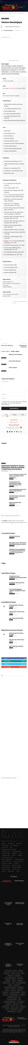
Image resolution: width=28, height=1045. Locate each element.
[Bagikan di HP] (18, 431)
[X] (5, 33)
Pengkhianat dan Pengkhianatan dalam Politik (17, 576)
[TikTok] (11, 1038)
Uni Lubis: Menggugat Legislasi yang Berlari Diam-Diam (17, 590)
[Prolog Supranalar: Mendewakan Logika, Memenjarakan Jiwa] (4, 483)
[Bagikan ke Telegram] (14, 431)
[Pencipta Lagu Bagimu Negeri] (19, 914)
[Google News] (19, 1038)
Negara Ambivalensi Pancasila (15, 503)
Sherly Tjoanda (13, 367)
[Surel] (18, 33)
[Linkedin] (15, 33)
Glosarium (20, 13)
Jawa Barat (12, 88)
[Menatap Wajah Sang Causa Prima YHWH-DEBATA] (4, 491)
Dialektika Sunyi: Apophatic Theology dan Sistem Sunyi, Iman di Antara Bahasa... (17, 551)
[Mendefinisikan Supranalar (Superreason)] (4, 497)
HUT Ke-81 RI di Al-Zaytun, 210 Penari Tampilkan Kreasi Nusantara (17, 476)
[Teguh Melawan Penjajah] (19, 955)
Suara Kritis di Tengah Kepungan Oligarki (8, 944)
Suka (25, 658)
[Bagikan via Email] (16, 431)
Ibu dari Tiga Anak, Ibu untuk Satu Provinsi (8, 903)
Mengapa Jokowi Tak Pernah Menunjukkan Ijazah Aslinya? (17, 543)
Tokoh (7, 16)
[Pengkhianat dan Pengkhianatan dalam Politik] (4, 577)
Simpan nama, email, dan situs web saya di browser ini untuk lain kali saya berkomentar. (14, 403)
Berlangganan (22, 666)
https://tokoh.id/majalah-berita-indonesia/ (8, 777)
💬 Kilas (22, 414)
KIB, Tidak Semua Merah (16, 618)
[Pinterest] (9, 33)
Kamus (10, 13)
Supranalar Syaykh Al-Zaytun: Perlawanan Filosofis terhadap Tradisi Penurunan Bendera (13, 467)
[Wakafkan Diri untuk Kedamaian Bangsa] (19, 894)
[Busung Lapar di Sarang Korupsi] (4, 606)
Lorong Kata (12, 537)
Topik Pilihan (12, 579)
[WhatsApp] (12, 33)
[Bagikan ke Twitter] (9, 431)
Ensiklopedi (12, 16)
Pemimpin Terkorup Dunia (16, 582)
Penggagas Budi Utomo (8, 924)
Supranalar (11, 486)
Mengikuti (23, 661)
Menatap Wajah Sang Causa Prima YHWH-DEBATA (17, 490)
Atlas (15, 13)
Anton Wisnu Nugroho (15, 361)
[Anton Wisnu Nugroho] (4, 362)
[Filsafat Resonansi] (4, 537)
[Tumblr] (24, 33)
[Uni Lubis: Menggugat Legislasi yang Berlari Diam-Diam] (4, 590)
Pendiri (11, 203)
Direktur (6, 194)
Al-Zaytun (3, 463)
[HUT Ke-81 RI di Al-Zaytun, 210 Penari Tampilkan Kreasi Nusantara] (4, 476)
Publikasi (11, 241)
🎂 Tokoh (5, 414)
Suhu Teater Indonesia (7, 345)
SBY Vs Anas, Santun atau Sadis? (16, 612)
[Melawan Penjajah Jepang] (19, 934)
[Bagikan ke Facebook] (11, 431)
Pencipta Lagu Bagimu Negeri (19, 924)
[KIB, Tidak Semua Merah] (4, 619)
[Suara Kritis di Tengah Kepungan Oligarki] (8, 934)
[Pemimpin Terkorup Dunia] (4, 584)
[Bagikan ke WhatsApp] (7, 431)
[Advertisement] (14, 318)
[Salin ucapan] (21, 431)
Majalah (11, 608)
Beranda (3, 16)
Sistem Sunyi (4, 13)
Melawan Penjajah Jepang (20, 944)
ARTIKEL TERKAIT (5, 351)
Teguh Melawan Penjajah (19, 964)
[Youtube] (17, 1038)
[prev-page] (2, 374)
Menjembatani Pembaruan (12, 26)
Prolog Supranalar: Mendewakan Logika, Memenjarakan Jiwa (15, 483)
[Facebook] (2, 33)
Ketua (5, 183)
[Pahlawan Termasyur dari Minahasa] (8, 955)
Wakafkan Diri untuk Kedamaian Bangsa (19, 903)
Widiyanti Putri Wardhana (15, 354)
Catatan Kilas (12, 505)
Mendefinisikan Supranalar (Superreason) (17, 496)
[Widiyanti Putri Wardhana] (4, 356)
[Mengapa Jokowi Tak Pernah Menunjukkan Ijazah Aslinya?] (4, 544)
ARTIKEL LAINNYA (15, 351)
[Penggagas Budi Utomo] (8, 914)
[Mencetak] (21, 33)
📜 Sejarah (14, 414)
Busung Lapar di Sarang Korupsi (16, 605)
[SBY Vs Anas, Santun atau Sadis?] (4, 613)
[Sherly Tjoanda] (4, 369)
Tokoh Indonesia (9, 30)
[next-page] (4, 374)
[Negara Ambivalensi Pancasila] (4, 504)
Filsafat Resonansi (14, 536)
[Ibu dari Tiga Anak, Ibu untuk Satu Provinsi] (8, 894)
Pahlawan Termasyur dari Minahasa (8, 965)
